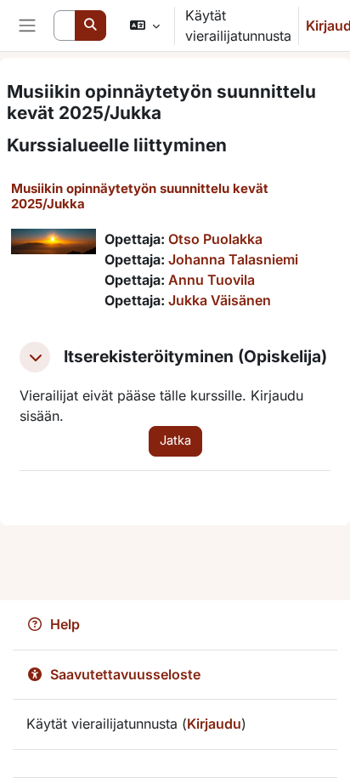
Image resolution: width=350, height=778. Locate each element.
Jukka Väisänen (219, 300)
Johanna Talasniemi (233, 259)
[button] (145, 25)
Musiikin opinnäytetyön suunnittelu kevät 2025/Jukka (139, 196)
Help (65, 624)
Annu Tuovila (211, 279)
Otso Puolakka (215, 238)
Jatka (175, 440)
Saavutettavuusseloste (125, 674)
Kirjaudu (214, 723)
